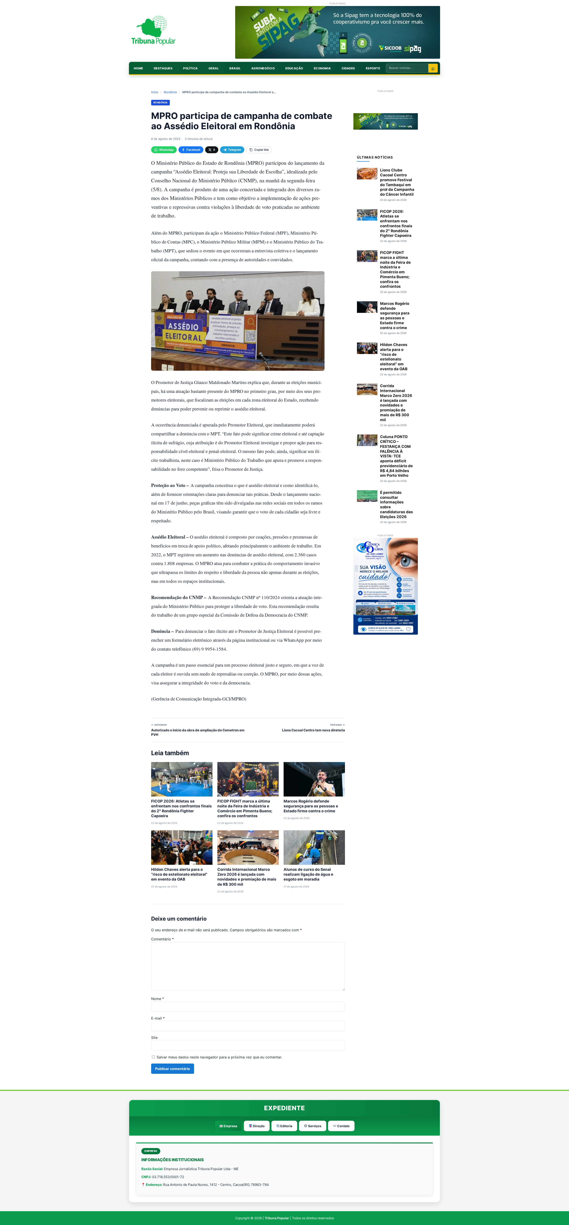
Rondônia (170, 92)
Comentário (162, 939)
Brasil (235, 68)
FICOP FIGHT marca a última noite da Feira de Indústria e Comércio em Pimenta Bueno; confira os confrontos (395, 269)
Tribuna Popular (277, 1218)
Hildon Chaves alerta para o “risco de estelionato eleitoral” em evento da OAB (179, 874)
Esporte (373, 68)
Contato (343, 1126)
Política (190, 68)
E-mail (158, 1018)
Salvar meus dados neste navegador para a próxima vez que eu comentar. (219, 1057)
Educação (294, 68)
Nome (157, 998)
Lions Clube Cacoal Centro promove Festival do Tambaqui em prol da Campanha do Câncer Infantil (397, 182)
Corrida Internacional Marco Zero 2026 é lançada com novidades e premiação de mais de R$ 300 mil (396, 403)
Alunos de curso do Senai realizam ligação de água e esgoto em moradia (308, 874)
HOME (138, 68)
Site (154, 1037)
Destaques (163, 68)
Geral (213, 68)
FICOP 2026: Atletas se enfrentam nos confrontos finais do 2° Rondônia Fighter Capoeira (396, 223)
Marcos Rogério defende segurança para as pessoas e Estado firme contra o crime (311, 806)
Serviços (314, 1126)
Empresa (230, 1126)
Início (154, 92)
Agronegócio (263, 68)
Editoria (286, 1126)
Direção (258, 1126)
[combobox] (407, 68)
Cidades (348, 68)
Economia (322, 68)
